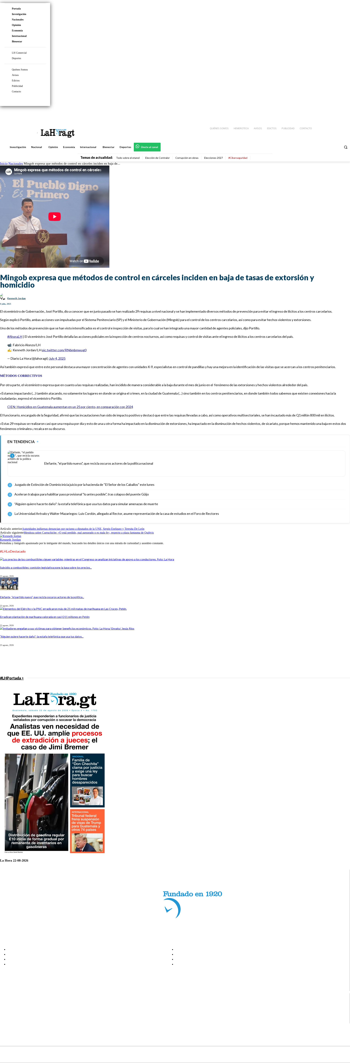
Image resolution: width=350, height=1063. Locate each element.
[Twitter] (336, 113)
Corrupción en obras (187, 157)
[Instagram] (323, 113)
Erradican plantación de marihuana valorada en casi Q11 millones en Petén (45, 616)
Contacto (16, 91)
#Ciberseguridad (237, 157)
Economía (17, 30)
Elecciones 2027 (213, 157)
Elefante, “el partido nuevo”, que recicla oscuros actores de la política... (42, 597)
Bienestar (17, 41)
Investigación (19, 14)
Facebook (17, 1002)
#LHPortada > (12, 678)
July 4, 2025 (57, 358)
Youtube (16, 1020)
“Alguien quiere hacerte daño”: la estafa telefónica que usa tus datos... (41, 636)
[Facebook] (317, 113)
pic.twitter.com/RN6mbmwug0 (64, 350)
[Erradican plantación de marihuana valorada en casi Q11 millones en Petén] (63, 608)
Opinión (16, 25)
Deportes (16, 58)
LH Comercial (19, 52)
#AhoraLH (14, 337)
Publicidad (17, 86)
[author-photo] (10, 536)
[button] (345, 147)
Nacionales (18, 19)
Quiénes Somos (20, 69)
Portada (16, 8)
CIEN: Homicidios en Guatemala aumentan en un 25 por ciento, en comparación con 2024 (70, 407)
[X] (6, 1016)
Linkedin (16, 1011)
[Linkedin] (330, 113)
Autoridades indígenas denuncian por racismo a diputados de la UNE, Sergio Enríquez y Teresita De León (83, 528)
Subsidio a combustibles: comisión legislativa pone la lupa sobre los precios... (46, 567)
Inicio (4, 163)
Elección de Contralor (157, 157)
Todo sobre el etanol (128, 157)
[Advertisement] (109, 661)
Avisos (15, 75)
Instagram (17, 1007)
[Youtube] (343, 113)
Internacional (19, 36)
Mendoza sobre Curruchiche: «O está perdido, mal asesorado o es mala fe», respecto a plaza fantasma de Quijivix (89, 532)
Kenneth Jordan (16, 298)
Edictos (16, 80)
